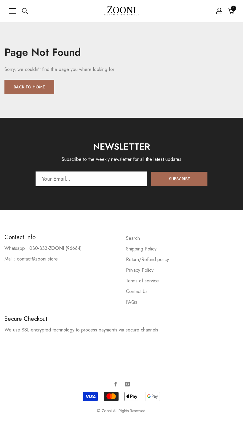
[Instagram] (127, 384)
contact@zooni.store (37, 258)
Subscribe (179, 179)
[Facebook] (115, 384)
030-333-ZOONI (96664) (55, 248)
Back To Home (29, 87)
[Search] (25, 11)
